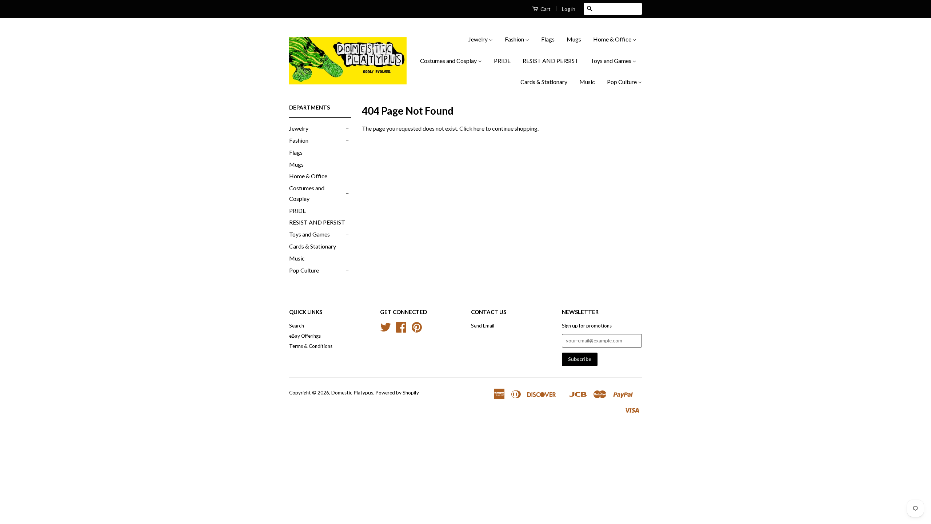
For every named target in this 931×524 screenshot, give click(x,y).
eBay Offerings (305, 336)
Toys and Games (611, 60)
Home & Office (612, 39)
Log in (568, 9)
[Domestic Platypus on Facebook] (401, 330)
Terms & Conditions (310, 346)
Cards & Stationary (543, 81)
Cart (545, 9)
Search (296, 326)
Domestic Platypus (352, 393)
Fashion (515, 39)
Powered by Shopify (397, 393)
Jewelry (478, 39)
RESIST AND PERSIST (551, 60)
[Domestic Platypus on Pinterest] (416, 330)
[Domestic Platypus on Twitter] (385, 330)
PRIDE (502, 60)
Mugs (574, 39)
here (479, 128)
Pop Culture (622, 81)
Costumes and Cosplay (449, 60)
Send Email (482, 326)
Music (587, 81)
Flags (548, 39)
